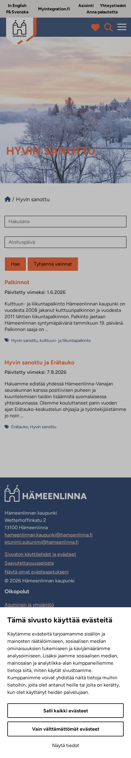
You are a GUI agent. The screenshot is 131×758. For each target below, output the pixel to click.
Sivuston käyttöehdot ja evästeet (40, 554)
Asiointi (86, 5)
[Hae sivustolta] (108, 27)
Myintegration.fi (54, 9)
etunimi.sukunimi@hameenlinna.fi (42, 542)
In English (17, 5)
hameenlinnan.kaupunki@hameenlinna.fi (49, 535)
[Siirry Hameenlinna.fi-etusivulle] (8, 199)
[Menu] (121, 27)
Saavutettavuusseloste (29, 563)
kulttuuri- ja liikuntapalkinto (65, 340)
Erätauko (19, 426)
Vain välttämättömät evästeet (65, 729)
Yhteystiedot (113, 5)
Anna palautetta (102, 12)
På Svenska (17, 12)
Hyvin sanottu (24, 340)
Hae (15, 264)
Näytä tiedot (65, 745)
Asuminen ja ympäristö (29, 605)
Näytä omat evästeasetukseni (37, 572)
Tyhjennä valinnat (53, 264)
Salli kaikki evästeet (65, 711)
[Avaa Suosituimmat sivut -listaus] (96, 27)
